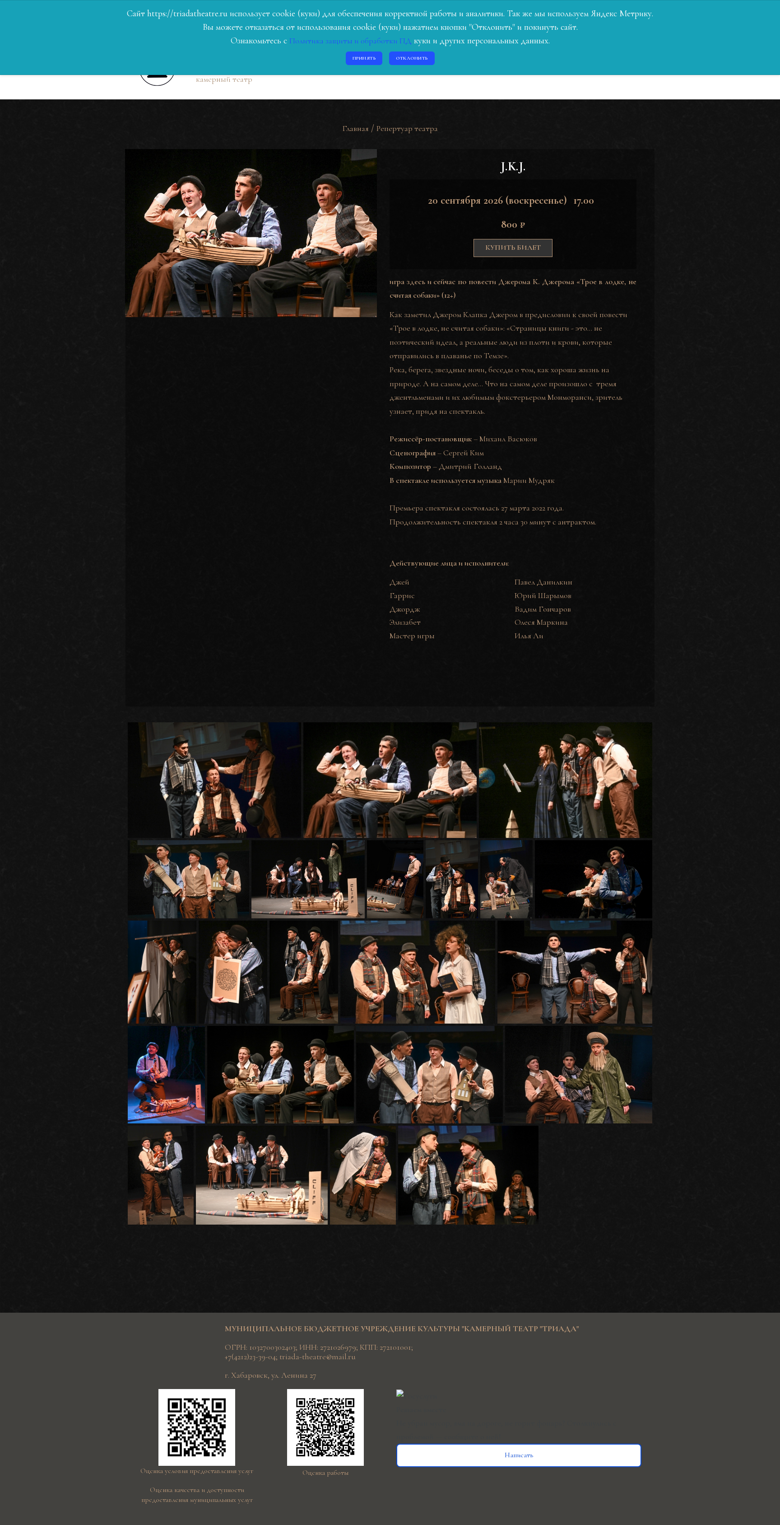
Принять (364, 58)
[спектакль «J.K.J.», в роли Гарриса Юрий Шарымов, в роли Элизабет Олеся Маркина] (201, 927)
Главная (355, 128)
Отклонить (412, 58)
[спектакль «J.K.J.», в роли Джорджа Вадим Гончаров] (130, 927)
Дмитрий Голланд (470, 466)
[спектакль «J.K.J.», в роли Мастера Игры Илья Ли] (130, 1032)
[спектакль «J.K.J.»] (481, 728)
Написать (519, 1455)
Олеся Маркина (541, 622)
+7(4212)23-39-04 (250, 1356)
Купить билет (513, 247)
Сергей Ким (463, 453)
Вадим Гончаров (543, 609)
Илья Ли (529, 636)
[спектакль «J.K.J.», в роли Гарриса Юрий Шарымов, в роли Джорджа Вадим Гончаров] (130, 728)
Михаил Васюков (508, 439)
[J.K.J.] (251, 232)
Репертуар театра (407, 128)
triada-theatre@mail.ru (317, 1356)
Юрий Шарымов (543, 595)
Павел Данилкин (543, 582)
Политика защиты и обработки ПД (350, 41)
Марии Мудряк (529, 480)
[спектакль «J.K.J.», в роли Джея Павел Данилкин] (369, 846)
